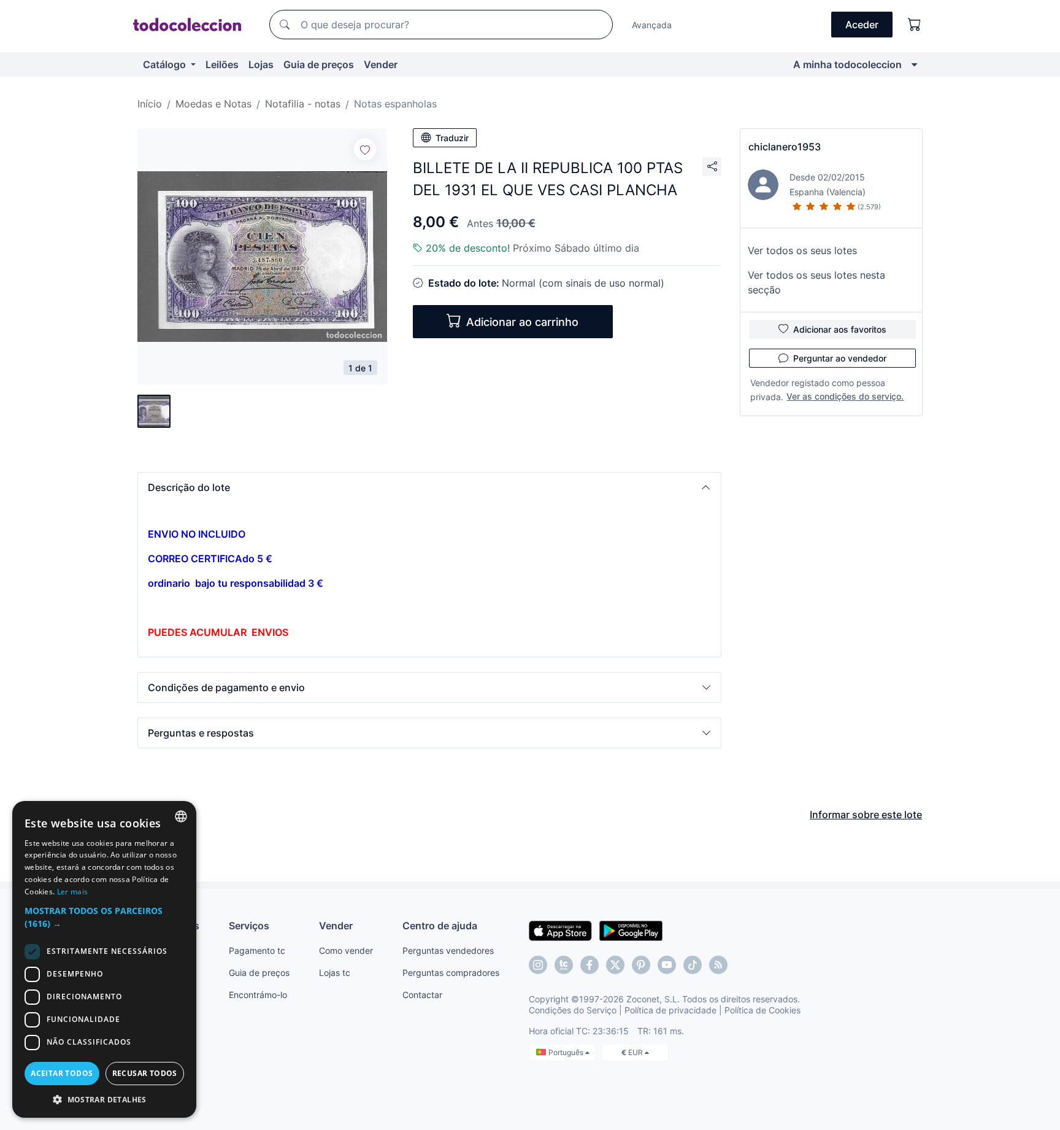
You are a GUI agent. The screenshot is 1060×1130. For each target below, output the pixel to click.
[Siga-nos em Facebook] (589, 965)
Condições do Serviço (572, 1010)
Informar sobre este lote (866, 814)
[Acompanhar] (365, 149)
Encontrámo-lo (258, 994)
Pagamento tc (257, 950)
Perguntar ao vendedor (839, 358)
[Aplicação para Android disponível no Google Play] (630, 930)
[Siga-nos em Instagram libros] (564, 965)
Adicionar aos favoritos (839, 329)
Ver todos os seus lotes (802, 250)
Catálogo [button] (165, 64)
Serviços (249, 925)
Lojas (261, 64)
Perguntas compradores (450, 972)
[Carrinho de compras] (914, 25)
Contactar (422, 994)
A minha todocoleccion (847, 64)
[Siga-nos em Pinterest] (641, 965)
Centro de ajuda (439, 925)
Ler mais (72, 891)
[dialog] (104, 959)
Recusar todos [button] (144, 1073)
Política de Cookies (762, 1010)
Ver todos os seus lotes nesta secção (816, 282)
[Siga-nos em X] (615, 965)
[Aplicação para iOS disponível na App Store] (560, 930)
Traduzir (452, 138)
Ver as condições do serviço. (845, 396)
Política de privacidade (670, 1010)
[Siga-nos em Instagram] (538, 965)
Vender (381, 64)
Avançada (652, 25)
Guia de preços (318, 64)
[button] (429, 487)
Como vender (346, 950)
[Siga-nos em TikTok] (692, 965)
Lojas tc (334, 972)
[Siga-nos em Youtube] (667, 965)
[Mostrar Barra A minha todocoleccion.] (914, 64)
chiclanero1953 (784, 147)
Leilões (222, 64)
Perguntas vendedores (448, 950)
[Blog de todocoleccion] (718, 965)
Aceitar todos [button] (62, 1073)
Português (566, 1052)
